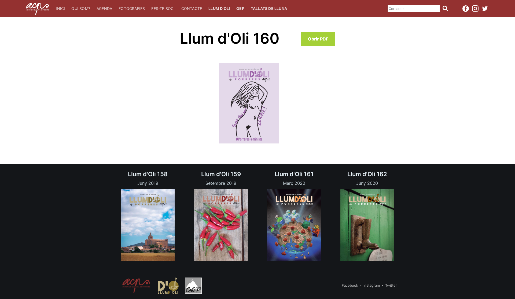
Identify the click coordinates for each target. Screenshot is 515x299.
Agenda (104, 8)
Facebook (350, 285)
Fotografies (132, 8)
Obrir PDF (318, 39)
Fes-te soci (163, 8)
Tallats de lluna (269, 8)
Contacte (191, 8)
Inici (60, 8)
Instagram (371, 285)
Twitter (391, 285)
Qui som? (80, 8)
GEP (240, 8)
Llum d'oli (219, 8)
